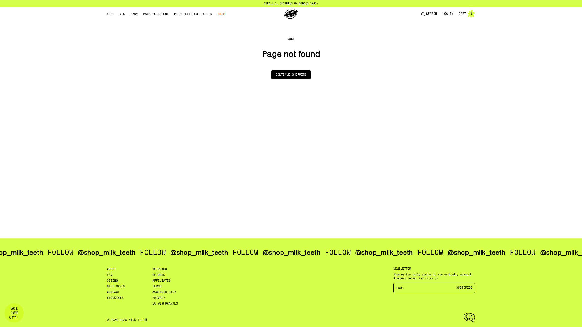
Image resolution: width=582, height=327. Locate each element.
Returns (158, 275)
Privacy (158, 298)
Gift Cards (116, 286)
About (111, 269)
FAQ (109, 275)
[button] (110, 14)
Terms (156, 286)
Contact (113, 292)
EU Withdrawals (165, 303)
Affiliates (161, 280)
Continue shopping (291, 74)
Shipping (159, 269)
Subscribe (464, 287)
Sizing (112, 280)
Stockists (115, 298)
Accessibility (164, 292)
